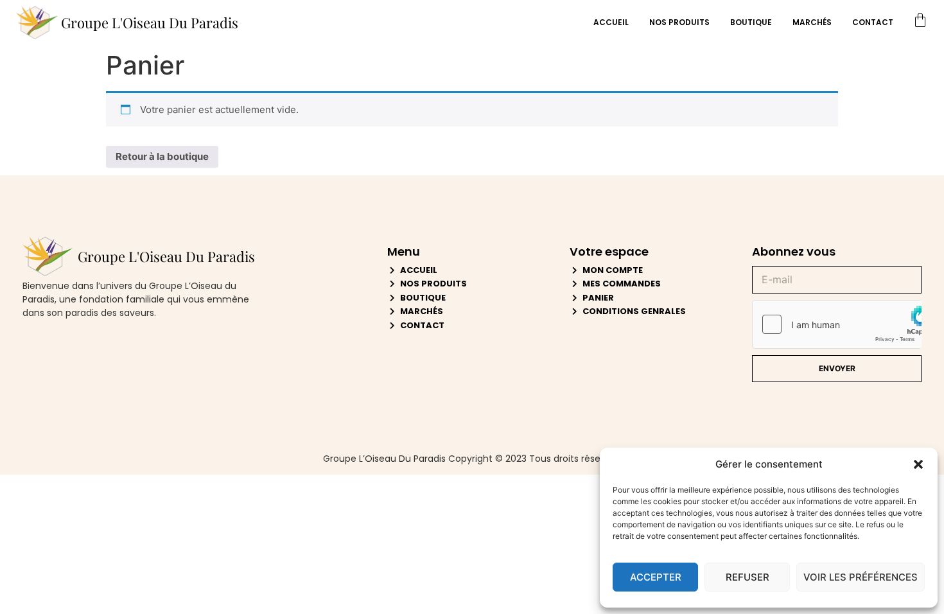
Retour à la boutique (162, 156)
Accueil (611, 22)
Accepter (655, 577)
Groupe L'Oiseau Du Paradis (149, 22)
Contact (872, 22)
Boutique (751, 22)
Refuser (747, 577)
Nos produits (679, 22)
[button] (918, 464)
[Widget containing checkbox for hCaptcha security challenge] (837, 324)
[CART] (920, 22)
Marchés (812, 22)
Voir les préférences (860, 577)
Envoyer (837, 368)
